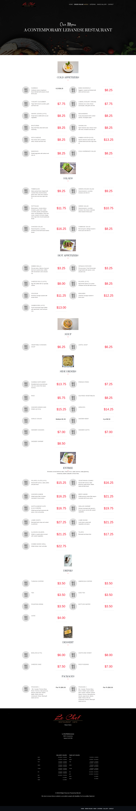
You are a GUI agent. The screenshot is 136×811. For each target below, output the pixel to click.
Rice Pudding (83, 664)
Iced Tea (81, 593)
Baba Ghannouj (84, 88)
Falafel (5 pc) (83, 281)
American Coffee (85, 581)
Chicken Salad (37, 226)
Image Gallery (102, 4)
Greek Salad (83, 206)
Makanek (81, 293)
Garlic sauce (36, 418)
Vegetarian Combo (85, 480)
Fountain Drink (37, 604)
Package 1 (35, 687)
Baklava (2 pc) (36, 653)
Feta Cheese (36, 137)
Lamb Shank (83, 520)
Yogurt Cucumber (38, 101)
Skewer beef (83, 418)
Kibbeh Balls (36, 266)
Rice (33, 395)
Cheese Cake (36, 664)
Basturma (35, 125)
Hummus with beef (38, 382)
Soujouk (34, 293)
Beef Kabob (82, 494)
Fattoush (35, 206)
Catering (93, 4)
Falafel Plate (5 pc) (39, 480)
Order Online (78, 4)
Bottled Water (84, 604)
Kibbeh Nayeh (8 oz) (85, 137)
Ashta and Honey (85, 653)
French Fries (83, 382)
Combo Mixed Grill (38, 544)
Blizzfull (78, 793)
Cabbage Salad (84, 226)
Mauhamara (83, 113)
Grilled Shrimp (84, 506)
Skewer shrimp (37, 441)
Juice (33, 615)
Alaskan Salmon (37, 532)
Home (71, 4)
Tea (32, 593)
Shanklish (82, 125)
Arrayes (81, 407)
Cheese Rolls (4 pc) (39, 281)
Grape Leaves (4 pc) (39, 113)
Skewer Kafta (83, 430)
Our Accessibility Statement (87, 796)
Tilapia (81, 532)
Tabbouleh (35, 189)
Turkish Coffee (37, 581)
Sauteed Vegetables (86, 395)
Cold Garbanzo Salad (87, 151)
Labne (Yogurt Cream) (87, 101)
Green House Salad (86, 189)
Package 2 (82, 687)
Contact (110, 4)
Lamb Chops (36, 520)
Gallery (105, 808)
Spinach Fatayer (84, 266)
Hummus (34, 88)
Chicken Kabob (37, 494)
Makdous (34, 151)
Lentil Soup (83, 345)
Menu (86, 4)
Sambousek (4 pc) (38, 305)
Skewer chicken (37, 430)
